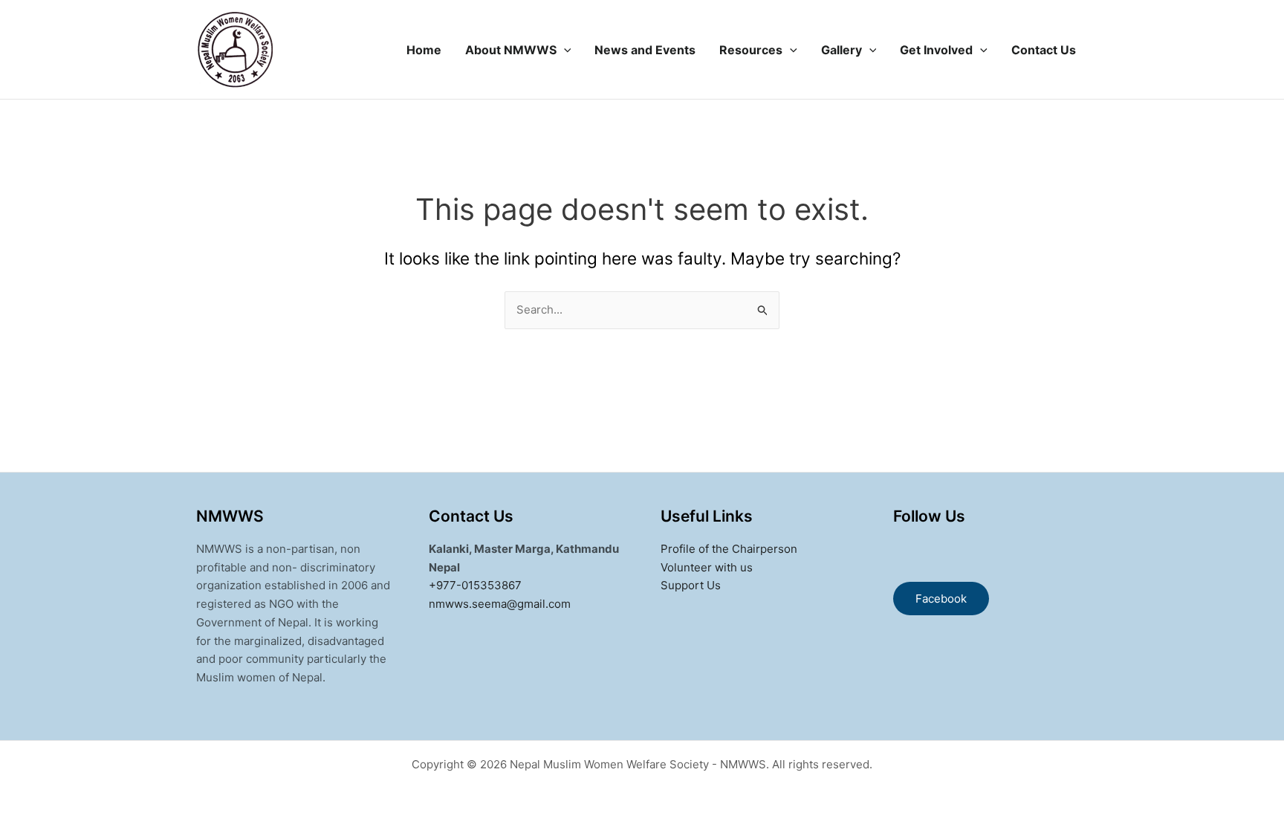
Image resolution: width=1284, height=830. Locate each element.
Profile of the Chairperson (729, 549)
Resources (750, 49)
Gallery (841, 49)
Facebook (941, 598)
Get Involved (936, 49)
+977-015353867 (475, 585)
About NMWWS (511, 49)
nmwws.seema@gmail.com (500, 604)
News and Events (645, 49)
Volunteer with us (707, 567)
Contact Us (1043, 49)
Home (423, 49)
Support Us (691, 585)
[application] (564, 50)
